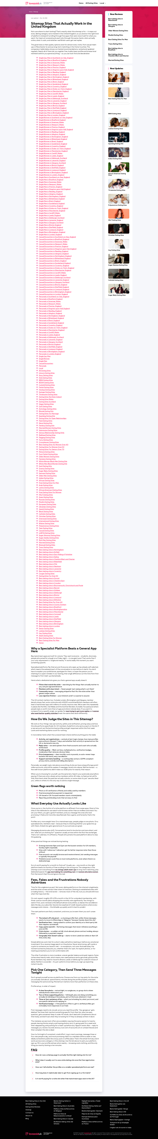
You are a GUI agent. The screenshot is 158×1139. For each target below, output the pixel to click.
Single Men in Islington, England (51, 194)
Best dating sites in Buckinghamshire (53, 609)
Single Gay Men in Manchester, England (54, 91)
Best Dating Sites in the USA (36, 1101)
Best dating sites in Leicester (50, 569)
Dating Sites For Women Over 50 (51, 447)
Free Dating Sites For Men (49, 483)
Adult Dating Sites (46, 636)
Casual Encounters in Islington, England (54, 254)
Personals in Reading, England (50, 311)
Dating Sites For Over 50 (48, 576)
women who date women (88, 872)
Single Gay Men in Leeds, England (51, 96)
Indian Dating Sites (46, 478)
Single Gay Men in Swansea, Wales (52, 63)
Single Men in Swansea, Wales (50, 182)
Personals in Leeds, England (49, 335)
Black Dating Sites (46, 511)
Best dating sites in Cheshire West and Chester (57, 559)
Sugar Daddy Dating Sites (49, 538)
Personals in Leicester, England (50, 340)
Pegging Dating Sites (47, 437)
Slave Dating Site (45, 423)
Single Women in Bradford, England (52, 120)
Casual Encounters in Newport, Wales (53, 244)
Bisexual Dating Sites (47, 545)
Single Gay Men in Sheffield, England (52, 108)
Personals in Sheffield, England (50, 347)
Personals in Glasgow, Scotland (51, 342)
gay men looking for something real (61, 872)
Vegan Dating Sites (46, 404)
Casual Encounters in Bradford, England (54, 239)
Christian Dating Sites (47, 516)
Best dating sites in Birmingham (51, 624)
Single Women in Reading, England (52, 132)
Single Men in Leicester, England (51, 220)
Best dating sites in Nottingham (51, 550)
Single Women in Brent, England (51, 141)
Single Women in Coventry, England (52, 146)
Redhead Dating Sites (47, 435)
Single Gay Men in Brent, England (51, 82)
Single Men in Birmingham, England (52, 232)
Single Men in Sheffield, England (51, 227)
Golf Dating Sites (45, 406)
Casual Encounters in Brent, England (52, 261)
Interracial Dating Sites (48, 519)
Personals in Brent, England (49, 320)
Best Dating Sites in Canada (63, 1119)
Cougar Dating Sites (46, 574)
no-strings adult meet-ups (65, 870)
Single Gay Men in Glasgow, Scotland (53, 103)
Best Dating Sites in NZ (118, 1112)
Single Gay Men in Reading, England (52, 72)
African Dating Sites (46, 480)
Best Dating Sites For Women (50, 638)
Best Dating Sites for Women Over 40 (53, 445)
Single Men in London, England (50, 234)
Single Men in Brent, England (49, 201)
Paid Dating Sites (45, 421)
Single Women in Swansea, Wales (51, 122)
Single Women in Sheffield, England (52, 168)
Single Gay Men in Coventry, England (52, 86)
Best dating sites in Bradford (50, 607)
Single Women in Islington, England (52, 134)
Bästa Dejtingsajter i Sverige (120, 1120)
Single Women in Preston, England (52, 127)
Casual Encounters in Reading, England (53, 251)
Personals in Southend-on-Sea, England (54, 297)
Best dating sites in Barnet (49, 588)
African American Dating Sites (50, 490)
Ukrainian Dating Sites (47, 507)
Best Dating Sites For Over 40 (50, 602)
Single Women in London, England (51, 175)
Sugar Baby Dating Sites (48, 471)
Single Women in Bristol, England (51, 165)
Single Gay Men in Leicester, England (52, 101)
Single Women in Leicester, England (52, 160)
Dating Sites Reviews (33, 1107)
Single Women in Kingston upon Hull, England (56, 129)
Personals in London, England (50, 354)
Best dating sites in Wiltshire (50, 600)
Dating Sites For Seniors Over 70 (51, 449)
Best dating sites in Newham (50, 566)
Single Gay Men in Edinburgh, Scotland (53, 98)
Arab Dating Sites (46, 485)
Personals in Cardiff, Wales (49, 332)
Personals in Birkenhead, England (51, 318)
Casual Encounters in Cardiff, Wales (52, 273)
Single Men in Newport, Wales (50, 184)
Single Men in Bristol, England (50, 225)
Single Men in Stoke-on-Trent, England (53, 208)
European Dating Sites (47, 504)
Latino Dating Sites (46, 488)
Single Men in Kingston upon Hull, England (54, 189)
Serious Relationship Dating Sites (51, 433)
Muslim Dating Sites (46, 502)
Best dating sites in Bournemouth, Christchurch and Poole (61, 585)
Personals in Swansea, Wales (50, 301)
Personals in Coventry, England (50, 325)
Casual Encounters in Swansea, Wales (53, 242)
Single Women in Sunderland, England (53, 144)
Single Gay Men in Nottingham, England (54, 77)
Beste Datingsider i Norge (119, 1109)
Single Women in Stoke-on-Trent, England (55, 149)
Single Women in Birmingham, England (53, 172)
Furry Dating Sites (46, 440)
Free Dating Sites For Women (50, 492)
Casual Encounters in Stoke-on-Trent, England (56, 268)
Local (102, 3)
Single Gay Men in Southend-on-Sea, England (56, 58)
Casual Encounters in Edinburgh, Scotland (54, 277)
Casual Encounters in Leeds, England (53, 275)
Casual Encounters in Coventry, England (54, 265)
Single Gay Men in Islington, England (52, 74)
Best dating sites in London (49, 626)
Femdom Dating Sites (47, 459)
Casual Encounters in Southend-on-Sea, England (57, 237)
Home (81, 3)
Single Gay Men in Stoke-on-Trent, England (55, 89)
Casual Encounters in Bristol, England (53, 285)
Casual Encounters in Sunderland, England (55, 263)
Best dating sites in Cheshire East (52, 581)
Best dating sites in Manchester (51, 612)
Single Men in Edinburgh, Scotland (51, 218)
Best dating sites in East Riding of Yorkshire (55, 554)
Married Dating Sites (47, 542)
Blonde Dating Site (46, 411)
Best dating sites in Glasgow (50, 621)
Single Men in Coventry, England (51, 206)
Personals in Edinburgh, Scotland (51, 337)
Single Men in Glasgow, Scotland (51, 223)
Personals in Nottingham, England (52, 316)
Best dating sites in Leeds (49, 616)
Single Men (43, 361)
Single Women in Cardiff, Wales (50, 153)
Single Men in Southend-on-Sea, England (54, 177)
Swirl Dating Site (45, 466)
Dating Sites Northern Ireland (50, 397)
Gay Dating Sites (45, 633)
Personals (42, 366)
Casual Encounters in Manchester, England (55, 270)
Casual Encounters (46, 363)
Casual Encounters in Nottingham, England (55, 256)
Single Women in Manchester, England (53, 151)
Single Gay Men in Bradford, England (53, 60)
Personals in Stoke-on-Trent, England (53, 328)
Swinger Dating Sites (47, 392)
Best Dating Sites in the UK (119, 1101)
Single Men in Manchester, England (52, 211)
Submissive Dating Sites (48, 430)
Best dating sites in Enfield (49, 552)
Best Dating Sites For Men (49, 640)
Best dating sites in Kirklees (49, 590)
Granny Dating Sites (46, 468)
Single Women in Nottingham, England (53, 137)
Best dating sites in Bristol (49, 595)
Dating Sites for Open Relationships (52, 418)
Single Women (44, 359)
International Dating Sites (49, 521)
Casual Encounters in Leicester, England (54, 280)
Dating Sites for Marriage (49, 414)
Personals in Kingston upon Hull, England (54, 308)
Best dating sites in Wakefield (50, 562)
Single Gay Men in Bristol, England (52, 106)
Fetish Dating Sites (46, 387)
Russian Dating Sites (47, 499)
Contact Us (29, 1113)
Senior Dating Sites (46, 628)
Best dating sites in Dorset (49, 578)
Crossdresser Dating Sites (49, 442)
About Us (29, 1116)
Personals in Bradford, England (50, 299)
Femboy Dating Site (46, 425)
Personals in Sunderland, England (51, 323)
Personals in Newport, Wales (50, 304)
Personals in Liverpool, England (50, 349)
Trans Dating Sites (46, 547)
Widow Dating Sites (46, 523)
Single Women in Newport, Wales (51, 125)
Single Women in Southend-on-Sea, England (55, 117)
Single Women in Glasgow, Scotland (52, 163)
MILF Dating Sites (46, 495)
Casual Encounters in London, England (53, 294)
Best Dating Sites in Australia (64, 1106)
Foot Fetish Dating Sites (48, 454)
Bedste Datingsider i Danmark (92, 1111)
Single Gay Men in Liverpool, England (53, 110)
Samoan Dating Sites (47, 473)
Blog (27, 1118)
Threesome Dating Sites (48, 394)
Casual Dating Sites (46, 531)
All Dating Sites (92, 3)
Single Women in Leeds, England (51, 156)
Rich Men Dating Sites (47, 540)
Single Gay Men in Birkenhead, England (53, 79)
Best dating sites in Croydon (50, 583)
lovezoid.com (87, 1133)
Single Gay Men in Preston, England (52, 67)
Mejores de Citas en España (91, 1114)
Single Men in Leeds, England (50, 215)
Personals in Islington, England (50, 313)
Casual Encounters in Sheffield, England (54, 287)
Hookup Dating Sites (47, 390)
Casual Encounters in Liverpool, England (54, 289)
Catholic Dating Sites (47, 514)
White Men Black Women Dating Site (53, 464)
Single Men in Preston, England (50, 187)
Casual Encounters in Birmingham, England (55, 292)
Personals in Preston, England (50, 306)
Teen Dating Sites (45, 528)
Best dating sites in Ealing (49, 557)
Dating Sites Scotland (47, 402)
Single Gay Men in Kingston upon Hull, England (56, 70)
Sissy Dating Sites (46, 375)
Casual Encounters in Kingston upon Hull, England (57, 249)
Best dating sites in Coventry (50, 571)
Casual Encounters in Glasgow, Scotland (54, 282)
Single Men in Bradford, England (51, 180)
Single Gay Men (45, 356)
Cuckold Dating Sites (47, 385)
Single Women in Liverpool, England (52, 170)
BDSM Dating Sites (46, 382)
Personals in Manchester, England (51, 330)
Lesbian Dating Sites (47, 631)
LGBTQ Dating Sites (46, 533)
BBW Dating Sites (46, 380)
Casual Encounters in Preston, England (53, 246)
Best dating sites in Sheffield (50, 619)
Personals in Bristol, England (49, 344)
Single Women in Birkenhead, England (53, 139)
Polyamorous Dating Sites (49, 526)
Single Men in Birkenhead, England (52, 199)
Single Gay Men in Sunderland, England (53, 84)
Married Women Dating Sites (50, 428)
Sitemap (28, 1110)
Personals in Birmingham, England (51, 351)
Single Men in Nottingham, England (52, 196)
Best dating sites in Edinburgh (50, 593)
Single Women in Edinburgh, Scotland (53, 158)
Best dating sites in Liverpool (50, 597)
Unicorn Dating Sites (47, 373)
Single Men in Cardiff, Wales (49, 213)
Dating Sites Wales (46, 399)
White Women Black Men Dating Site (53, 461)
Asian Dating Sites (46, 497)
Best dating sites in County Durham (52, 605)
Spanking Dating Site (47, 416)
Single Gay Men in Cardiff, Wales (51, 94)
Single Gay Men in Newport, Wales (52, 65)
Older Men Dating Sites (48, 476)
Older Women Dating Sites (49, 457)
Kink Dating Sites (45, 378)
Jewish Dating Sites (46, 509)
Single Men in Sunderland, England (52, 203)
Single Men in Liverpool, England (51, 230)
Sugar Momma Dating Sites (49, 535)
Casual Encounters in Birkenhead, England (55, 258)
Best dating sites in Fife (48, 564)
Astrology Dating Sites (48, 409)
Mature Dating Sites (47, 452)
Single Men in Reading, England (50, 191)
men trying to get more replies (78, 711)
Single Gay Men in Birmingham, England (54, 113)
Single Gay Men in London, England (52, 115)
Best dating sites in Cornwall (50, 614)
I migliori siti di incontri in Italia (120, 1127)
